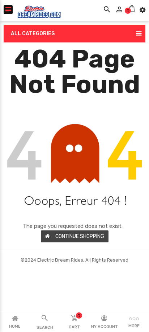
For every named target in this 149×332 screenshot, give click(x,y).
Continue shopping (79, 236)
